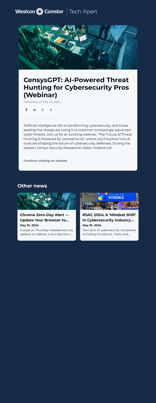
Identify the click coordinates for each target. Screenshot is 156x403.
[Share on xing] (51, 110)
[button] (6, 11)
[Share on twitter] (43, 110)
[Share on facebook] (26, 110)
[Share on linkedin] (34, 110)
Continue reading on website (45, 161)
